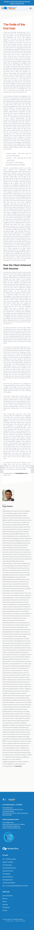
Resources (5, 904)
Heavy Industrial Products (9, 868)
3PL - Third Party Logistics (9, 859)
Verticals (4, 910)
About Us (4, 898)
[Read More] (18, 766)
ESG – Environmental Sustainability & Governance (15, 885)
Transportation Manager (8, 882)
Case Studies (5, 907)
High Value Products (7, 871)
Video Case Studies (7, 895)
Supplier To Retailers (7, 862)
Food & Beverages (7, 865)
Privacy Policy (9, 921)
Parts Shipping (6, 874)
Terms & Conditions (20, 921)
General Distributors (7, 877)
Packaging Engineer (7, 879)
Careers (4, 901)
